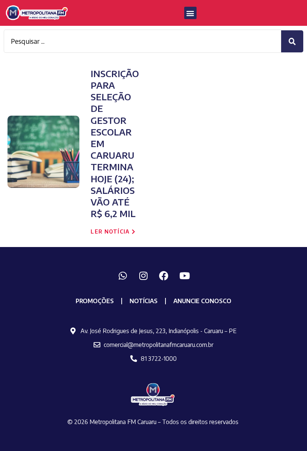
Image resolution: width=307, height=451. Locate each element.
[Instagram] (143, 275)
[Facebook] (164, 275)
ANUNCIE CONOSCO (202, 301)
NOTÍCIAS (144, 301)
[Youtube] (184, 275)
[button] (190, 13)
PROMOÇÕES (95, 301)
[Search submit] (292, 41)
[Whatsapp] (122, 275)
